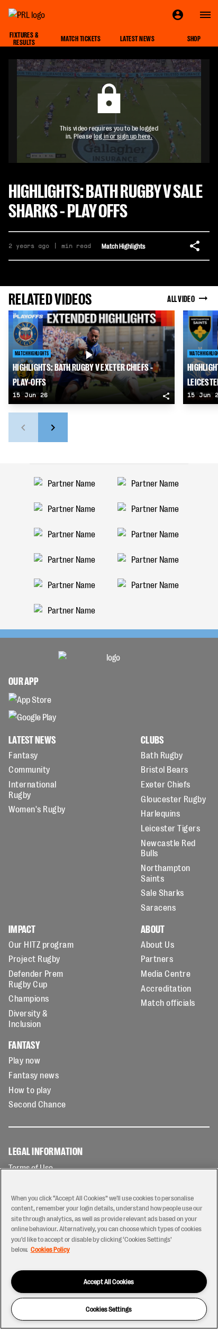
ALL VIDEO (181, 298)
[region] (109, 1248)
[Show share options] (195, 246)
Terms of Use (30, 1167)
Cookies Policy (50, 1249)
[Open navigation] (205, 15)
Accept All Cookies (109, 1281)
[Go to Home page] (50, 14)
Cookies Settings (109, 1309)
